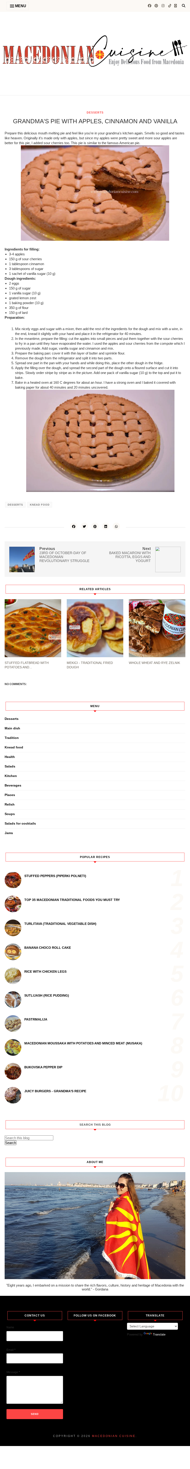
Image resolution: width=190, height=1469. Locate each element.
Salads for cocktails (20, 823)
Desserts (95, 112)
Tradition (12, 738)
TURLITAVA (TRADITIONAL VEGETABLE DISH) (60, 924)
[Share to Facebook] (73, 526)
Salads (10, 766)
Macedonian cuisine (114, 1436)
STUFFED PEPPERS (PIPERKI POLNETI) (55, 876)
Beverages (13, 785)
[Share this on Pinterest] (95, 526)
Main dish (12, 728)
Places (10, 795)
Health (10, 757)
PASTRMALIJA (35, 1019)
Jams (9, 833)
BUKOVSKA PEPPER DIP (43, 1067)
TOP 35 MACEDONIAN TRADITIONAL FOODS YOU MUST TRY (72, 900)
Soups (10, 814)
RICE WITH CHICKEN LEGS (45, 971)
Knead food (40, 504)
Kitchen (11, 776)
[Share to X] (84, 526)
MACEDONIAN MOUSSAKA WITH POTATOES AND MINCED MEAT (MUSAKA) (83, 1043)
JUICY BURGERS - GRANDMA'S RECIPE (55, 1091)
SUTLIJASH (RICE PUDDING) (46, 995)
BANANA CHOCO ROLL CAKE (47, 947)
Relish (10, 804)
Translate (159, 1334)
